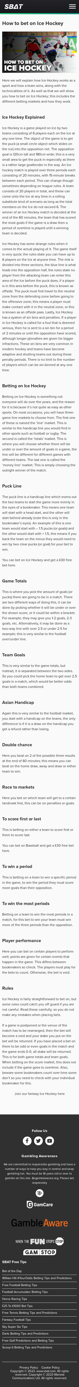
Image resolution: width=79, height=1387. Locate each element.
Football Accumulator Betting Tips (25, 1292)
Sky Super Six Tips (14, 1326)
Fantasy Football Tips (16, 1320)
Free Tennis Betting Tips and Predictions (29, 1313)
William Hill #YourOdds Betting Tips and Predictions (37, 1278)
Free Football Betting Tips (19, 1285)
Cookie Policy (50, 1367)
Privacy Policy (29, 1367)
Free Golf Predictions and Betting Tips (28, 1340)
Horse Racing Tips (14, 1299)
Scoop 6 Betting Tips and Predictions (27, 1347)
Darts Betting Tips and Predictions (25, 1333)
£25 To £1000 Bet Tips (17, 1306)
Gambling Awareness (39, 1156)
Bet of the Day (12, 1271)
